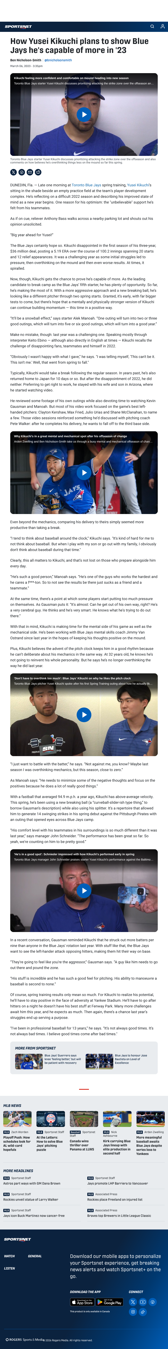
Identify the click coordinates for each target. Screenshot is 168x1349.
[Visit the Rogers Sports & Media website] (25, 1339)
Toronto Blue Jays (86, 184)
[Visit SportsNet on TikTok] (143, 1312)
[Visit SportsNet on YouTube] (143, 1302)
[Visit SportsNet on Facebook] (153, 1302)
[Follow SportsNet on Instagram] (133, 1312)
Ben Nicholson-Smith (25, 60)
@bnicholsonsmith (58, 60)
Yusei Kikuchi (138, 184)
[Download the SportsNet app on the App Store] (82, 1302)
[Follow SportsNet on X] (133, 1302)
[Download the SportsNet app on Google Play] (109, 1302)
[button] (152, 27)
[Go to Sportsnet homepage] (18, 27)
